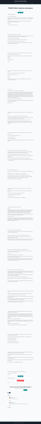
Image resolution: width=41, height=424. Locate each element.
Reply (10, 400)
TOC (20, 12)
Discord (26, 3)
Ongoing (17, 3)
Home (15, 3)
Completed (20, 3)
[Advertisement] (20, 29)
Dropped (24, 3)
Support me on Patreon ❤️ (20, 380)
